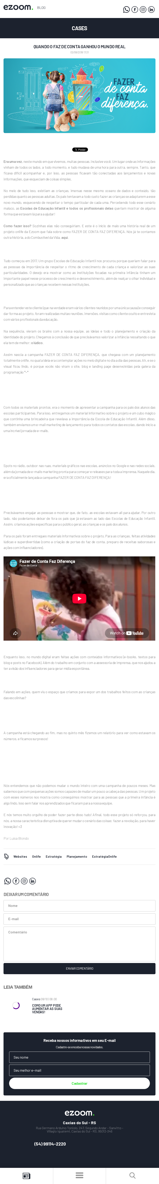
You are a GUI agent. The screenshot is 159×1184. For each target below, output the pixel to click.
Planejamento (77, 856)
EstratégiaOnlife (104, 856)
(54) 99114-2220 (50, 1143)
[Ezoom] (134, 9)
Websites (20, 856)
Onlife (36, 856)
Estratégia (54, 856)
